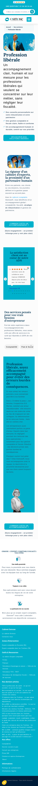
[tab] (11, 346)
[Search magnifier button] (32, 12)
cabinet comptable (19, 197)
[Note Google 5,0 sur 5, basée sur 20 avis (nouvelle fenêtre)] (19, 2)
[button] (29, 19)
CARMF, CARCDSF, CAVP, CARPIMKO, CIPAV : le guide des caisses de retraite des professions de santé (19, 720)
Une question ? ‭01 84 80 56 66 (19, 6)
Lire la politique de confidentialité (13, 777)
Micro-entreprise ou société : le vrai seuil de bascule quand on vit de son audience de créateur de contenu (17, 692)
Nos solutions (18, 27)
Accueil (8, 27)
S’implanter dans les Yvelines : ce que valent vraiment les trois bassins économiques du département (18, 699)
